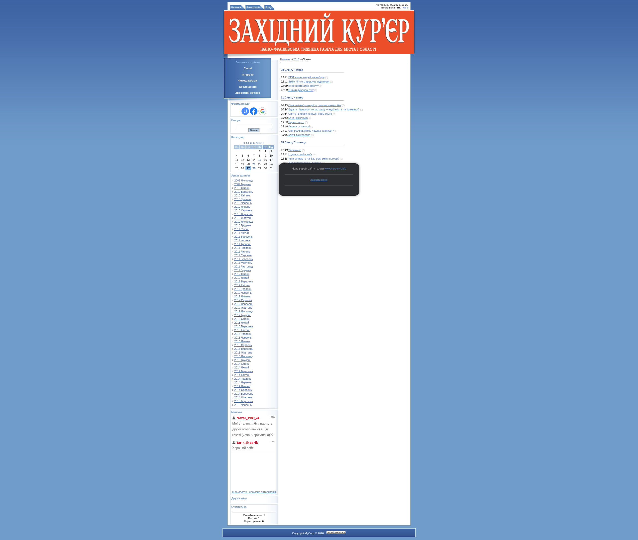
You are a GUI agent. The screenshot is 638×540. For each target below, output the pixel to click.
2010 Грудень (242, 225)
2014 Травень (242, 378)
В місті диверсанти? (301, 90)
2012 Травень (242, 288)
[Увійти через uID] (245, 111)
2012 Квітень (242, 285)
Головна (236, 7)
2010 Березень (243, 191)
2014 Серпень (243, 389)
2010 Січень (241, 187)
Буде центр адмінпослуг (303, 85)
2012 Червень (243, 292)
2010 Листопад (243, 221)
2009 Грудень (242, 184)
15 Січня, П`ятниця (293, 142)
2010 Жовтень (243, 217)
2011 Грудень (242, 270)
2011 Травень (242, 244)
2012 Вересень (243, 303)
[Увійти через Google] (262, 111)
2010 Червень (243, 202)
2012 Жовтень (243, 307)
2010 (296, 59)
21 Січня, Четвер (292, 97)
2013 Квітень (242, 330)
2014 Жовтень (243, 397)
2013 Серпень (243, 345)
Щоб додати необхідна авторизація (254, 491)
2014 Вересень (243, 393)
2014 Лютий (241, 367)
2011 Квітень (242, 240)
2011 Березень (243, 236)
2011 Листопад (243, 266)
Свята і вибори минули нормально (310, 113)
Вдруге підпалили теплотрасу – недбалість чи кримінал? (323, 109)
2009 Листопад (243, 180)
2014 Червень (243, 382)
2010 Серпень (243, 210)
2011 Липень (242, 251)
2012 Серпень (243, 300)
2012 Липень (242, 296)
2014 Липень (242, 386)
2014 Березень (243, 371)
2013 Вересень (243, 348)
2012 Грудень (242, 315)
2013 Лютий (241, 322)
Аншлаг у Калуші (299, 126)
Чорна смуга (296, 122)
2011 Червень (242, 247)
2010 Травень (242, 199)
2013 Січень (241, 318)
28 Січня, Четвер (292, 69)
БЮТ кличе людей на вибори (306, 77)
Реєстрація (253, 7)
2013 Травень (242, 333)
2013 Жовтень (243, 352)
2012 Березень (243, 281)
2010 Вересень (243, 214)
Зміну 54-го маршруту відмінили (308, 81)
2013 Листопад (243, 356)
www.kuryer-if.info (335, 168)
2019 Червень (243, 404)
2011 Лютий (241, 232)
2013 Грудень (242, 360)
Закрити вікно (318, 179)
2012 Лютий (241, 277)
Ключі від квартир (299, 134)
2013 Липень (242, 341)
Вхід (268, 7)
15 (259, 159)
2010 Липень (242, 206)
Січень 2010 (253, 142)
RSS (405, 7)
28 (253, 168)
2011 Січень (241, 229)
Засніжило (294, 150)
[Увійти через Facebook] (253, 111)
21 (253, 164)
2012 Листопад (243, 311)
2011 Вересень (243, 259)
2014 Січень (241, 363)
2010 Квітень (242, 195)
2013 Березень (243, 326)
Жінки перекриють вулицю (304, 162)
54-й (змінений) (298, 117)
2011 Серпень (243, 255)
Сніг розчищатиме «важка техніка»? (311, 130)
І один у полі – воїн (300, 154)
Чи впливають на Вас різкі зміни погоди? (313, 158)
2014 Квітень (242, 374)
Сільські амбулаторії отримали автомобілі (314, 105)
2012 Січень (241, 273)
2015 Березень (243, 401)
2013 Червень (243, 337)
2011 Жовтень (243, 262)
